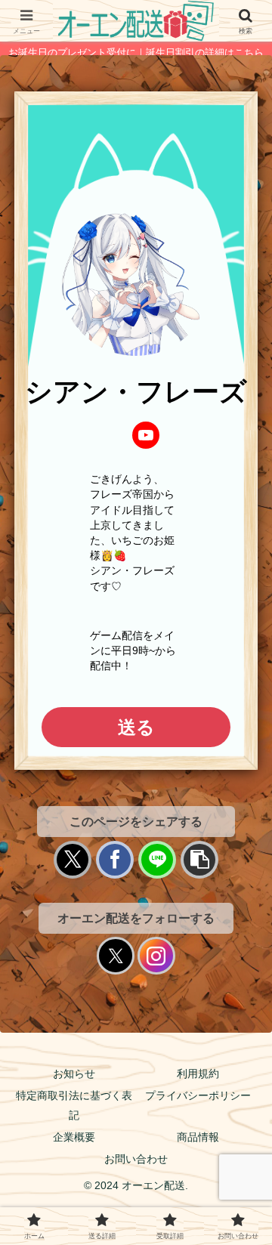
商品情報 (198, 1137)
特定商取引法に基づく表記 (74, 1104)
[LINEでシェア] (157, 860)
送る (136, 727)
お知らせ (74, 1073)
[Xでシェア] (72, 860)
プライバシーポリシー (198, 1095)
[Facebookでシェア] (115, 860)
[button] (199, 860)
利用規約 (198, 1073)
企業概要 (74, 1137)
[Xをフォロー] (115, 956)
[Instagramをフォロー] (156, 956)
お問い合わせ (136, 1159)
